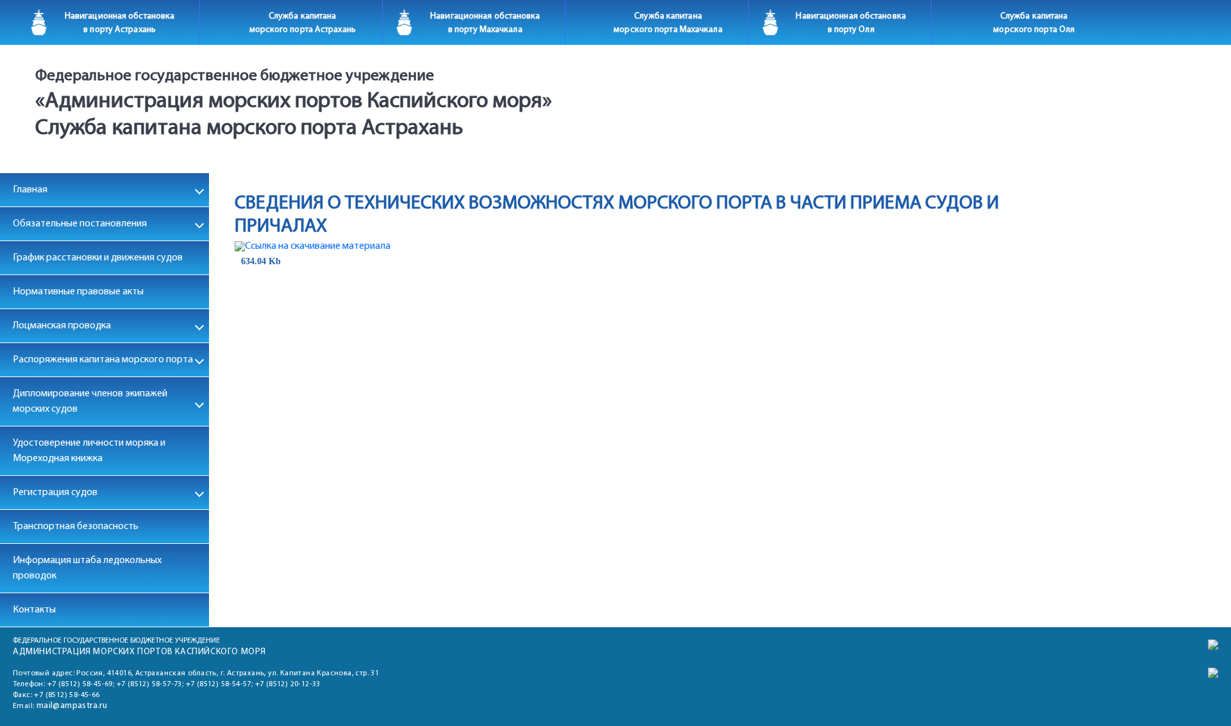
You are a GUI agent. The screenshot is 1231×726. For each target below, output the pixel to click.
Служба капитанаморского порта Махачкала (668, 23)
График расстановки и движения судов (98, 258)
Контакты (34, 610)
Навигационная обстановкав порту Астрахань (119, 23)
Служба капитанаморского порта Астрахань (302, 23)
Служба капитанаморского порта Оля (1034, 23)
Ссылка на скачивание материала (317, 246)
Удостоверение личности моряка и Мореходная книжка (89, 451)
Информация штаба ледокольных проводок (87, 568)
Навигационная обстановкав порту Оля (850, 23)
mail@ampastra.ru (72, 706)
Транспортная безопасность (75, 526)
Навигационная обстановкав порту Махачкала (485, 23)
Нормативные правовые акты (78, 292)
